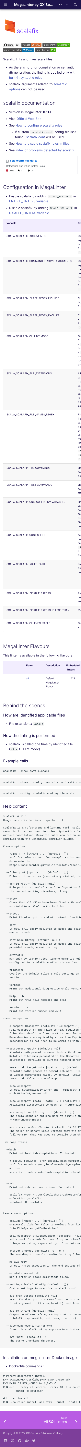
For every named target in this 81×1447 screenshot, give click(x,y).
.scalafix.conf (35, 137)
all (27, 678)
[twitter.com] (34, 1441)
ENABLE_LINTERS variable (28, 201)
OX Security (33, 1433)
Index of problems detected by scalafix (45, 150)
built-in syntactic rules (25, 78)
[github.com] (12, 1441)
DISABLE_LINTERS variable (29, 213)
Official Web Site (29, 119)
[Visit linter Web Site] (10, 31)
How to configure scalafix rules (39, 125)
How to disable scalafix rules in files (42, 143)
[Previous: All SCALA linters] (6, 1421)
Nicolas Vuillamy (53, 1433)
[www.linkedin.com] (5, 1441)
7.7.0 (61, 5)
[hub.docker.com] (27, 1441)
